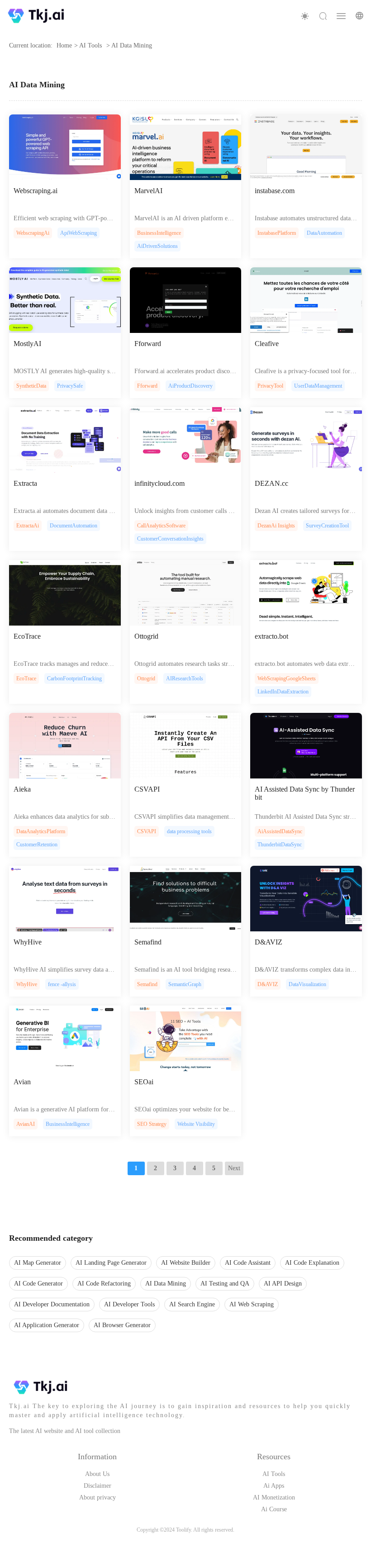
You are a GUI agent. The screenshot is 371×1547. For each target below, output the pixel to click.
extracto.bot (271, 636)
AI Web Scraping (251, 1304)
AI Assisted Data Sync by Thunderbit (305, 793)
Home (64, 45)
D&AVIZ (268, 942)
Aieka (22, 789)
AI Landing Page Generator (111, 1262)
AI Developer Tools (129, 1304)
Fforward (147, 343)
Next (234, 1168)
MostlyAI (27, 343)
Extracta (25, 483)
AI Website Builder (185, 1262)
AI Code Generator (38, 1283)
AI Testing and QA (224, 1283)
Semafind (148, 942)
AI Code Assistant (248, 1262)
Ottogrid (146, 636)
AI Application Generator (46, 1325)
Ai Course (274, 1509)
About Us (97, 1474)
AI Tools (273, 1474)
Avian (22, 1082)
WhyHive (28, 942)
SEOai (143, 1082)
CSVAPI (147, 789)
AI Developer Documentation (52, 1304)
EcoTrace (27, 636)
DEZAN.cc (271, 483)
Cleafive (267, 343)
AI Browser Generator (122, 1325)
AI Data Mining (165, 1283)
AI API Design (283, 1283)
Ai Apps (273, 1485)
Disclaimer (97, 1485)
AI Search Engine (192, 1304)
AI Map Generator (37, 1262)
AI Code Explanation (312, 1262)
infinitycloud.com (159, 483)
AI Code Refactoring (104, 1283)
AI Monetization (274, 1497)
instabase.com (275, 191)
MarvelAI (148, 191)
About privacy (97, 1497)
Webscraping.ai (35, 191)
